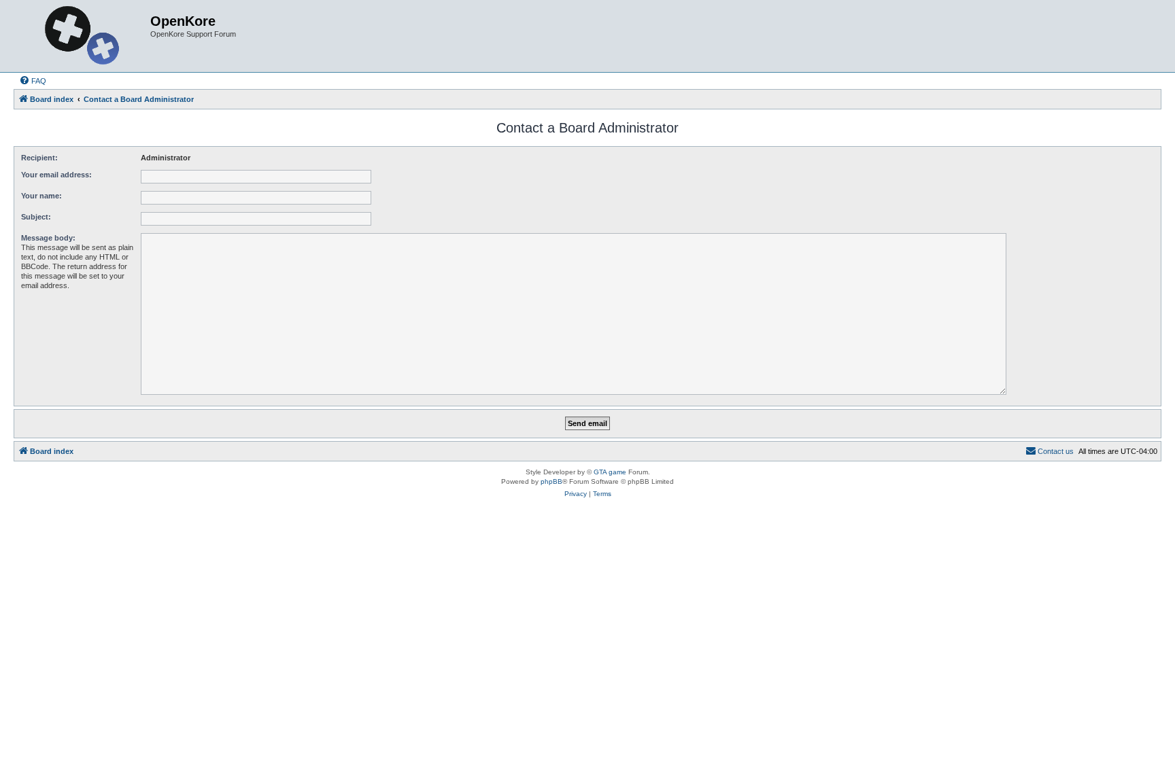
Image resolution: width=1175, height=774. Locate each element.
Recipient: (39, 158)
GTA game (610, 472)
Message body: (48, 238)
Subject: (36, 217)
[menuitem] (32, 81)
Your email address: (56, 175)
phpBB (551, 481)
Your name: (41, 196)
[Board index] (83, 36)
